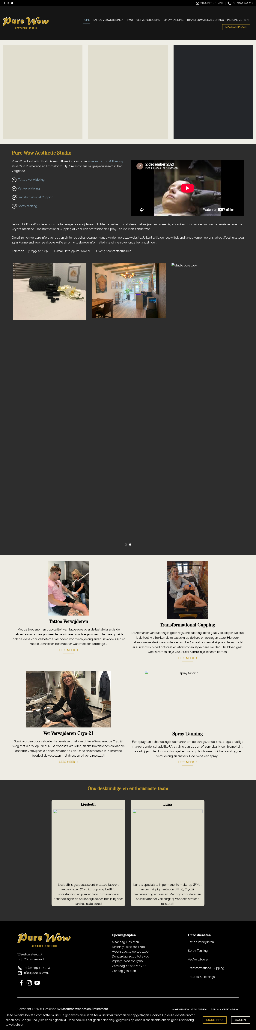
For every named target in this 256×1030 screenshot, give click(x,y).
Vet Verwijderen (198, 959)
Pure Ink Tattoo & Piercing (105, 161)
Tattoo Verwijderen (201, 942)
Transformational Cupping (205, 19)
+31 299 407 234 (37, 251)
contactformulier (119, 251)
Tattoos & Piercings (201, 977)
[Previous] (10, 406)
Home (86, 19)
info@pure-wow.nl (77, 251)
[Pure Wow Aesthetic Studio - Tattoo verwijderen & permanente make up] (26, 23)
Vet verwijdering (148, 19)
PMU (130, 19)
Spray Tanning (173, 19)
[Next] (246, 406)
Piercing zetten (238, 19)
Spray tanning (26, 206)
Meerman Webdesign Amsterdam (84, 1009)
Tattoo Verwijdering (107, 19)
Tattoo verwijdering (30, 179)
